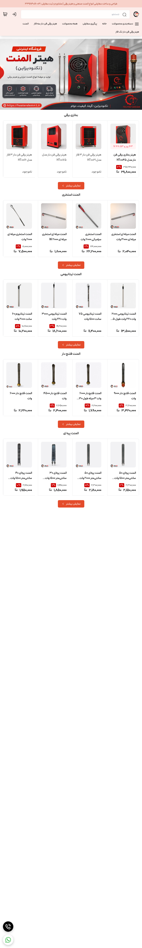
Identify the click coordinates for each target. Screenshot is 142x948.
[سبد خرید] (5, 14)
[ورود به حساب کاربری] (15, 14)
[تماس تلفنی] (8, 926)
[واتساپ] (8, 940)
